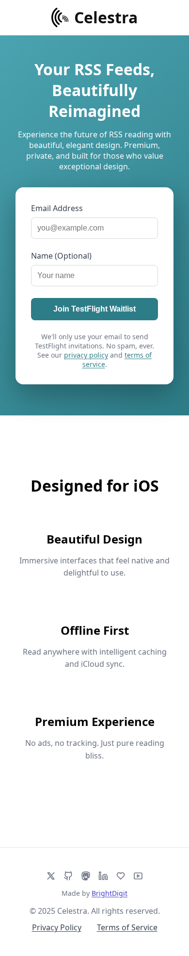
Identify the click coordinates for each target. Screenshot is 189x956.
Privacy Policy (56, 927)
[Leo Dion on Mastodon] (86, 876)
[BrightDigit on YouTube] (138, 876)
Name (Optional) (61, 255)
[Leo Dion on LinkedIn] (103, 876)
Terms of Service (127, 927)
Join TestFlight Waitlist (94, 309)
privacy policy (86, 355)
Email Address (57, 208)
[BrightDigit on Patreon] (121, 876)
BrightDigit (109, 893)
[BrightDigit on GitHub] (68, 876)
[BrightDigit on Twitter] (51, 876)
